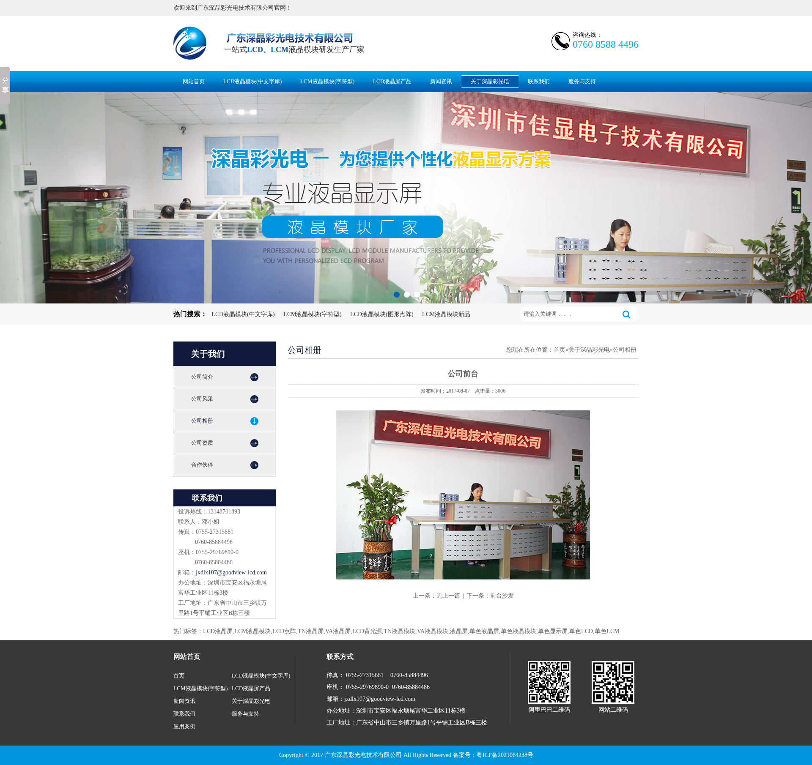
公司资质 (202, 443)
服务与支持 (582, 81)
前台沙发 (502, 596)
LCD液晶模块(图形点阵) (382, 314)
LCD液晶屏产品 (392, 81)
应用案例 (184, 726)
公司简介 (202, 377)
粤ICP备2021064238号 (505, 755)
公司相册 (202, 421)
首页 (559, 350)
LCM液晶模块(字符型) (327, 81)
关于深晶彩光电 (490, 81)
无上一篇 (448, 596)
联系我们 (539, 81)
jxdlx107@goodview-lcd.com (231, 572)
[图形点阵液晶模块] (406, 197)
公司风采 (202, 399)
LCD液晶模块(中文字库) (252, 81)
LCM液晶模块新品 (446, 314)
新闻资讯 (441, 81)
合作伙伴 (202, 465)
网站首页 (194, 81)
